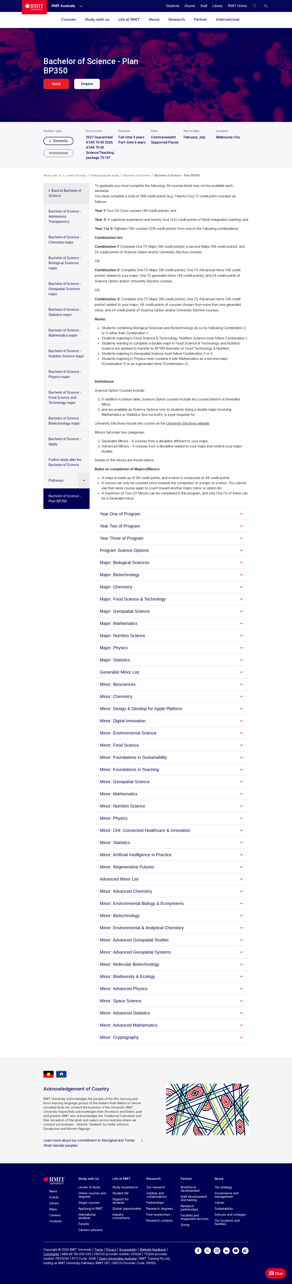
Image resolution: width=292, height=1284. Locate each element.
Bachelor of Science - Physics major (65, 374)
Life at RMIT (129, 19)
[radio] (58, 153)
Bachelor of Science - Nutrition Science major (66, 353)
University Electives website (187, 423)
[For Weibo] (245, 1250)
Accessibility (128, 1249)
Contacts (55, 1221)
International (227, 19)
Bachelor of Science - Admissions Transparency (65, 216)
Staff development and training (194, 1198)
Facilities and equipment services (194, 1217)
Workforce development (190, 1188)
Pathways (56, 480)
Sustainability (224, 1208)
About (154, 19)
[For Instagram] (217, 1250)
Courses (68, 19)
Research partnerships (189, 1207)
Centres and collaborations (156, 1194)
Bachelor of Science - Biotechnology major (65, 420)
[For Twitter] (207, 1250)
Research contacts (159, 1220)
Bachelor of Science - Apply (65, 441)
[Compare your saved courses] (257, 6)
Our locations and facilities (227, 1222)
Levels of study (89, 1187)
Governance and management (226, 1194)
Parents (83, 1224)
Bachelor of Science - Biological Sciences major (65, 263)
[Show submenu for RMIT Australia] (79, 6)
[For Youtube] (235, 1250)
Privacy (111, 1249)
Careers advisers (90, 1230)
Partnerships (155, 1202)
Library (54, 1203)
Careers (55, 1215)
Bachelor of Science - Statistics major (65, 312)
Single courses (89, 1202)
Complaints (51, 1254)
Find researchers (158, 1214)
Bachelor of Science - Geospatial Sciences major (65, 289)
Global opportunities (126, 1208)
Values (219, 1202)
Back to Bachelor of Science (65, 193)
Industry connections (121, 1216)
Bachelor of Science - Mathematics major (65, 332)
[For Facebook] (198, 1250)
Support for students (120, 1200)
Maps (53, 1209)
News (53, 1191)
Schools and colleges (230, 1214)
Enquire (87, 84)
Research (176, 19)
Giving (185, 1225)
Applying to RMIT (90, 1208)
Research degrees (159, 1208)
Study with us (97, 19)
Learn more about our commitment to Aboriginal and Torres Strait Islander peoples (88, 1143)
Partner (200, 19)
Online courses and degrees (92, 1194)
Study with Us (88, 1178)
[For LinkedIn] (226, 1250)
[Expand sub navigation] (84, 480)
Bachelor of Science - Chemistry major (65, 239)
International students (87, 1216)
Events (54, 1197)
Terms (98, 1249)
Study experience (125, 1187)
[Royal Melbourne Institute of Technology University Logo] (34, 7)
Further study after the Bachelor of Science (65, 462)
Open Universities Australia (118, 1258)
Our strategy (223, 1187)
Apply (56, 84)
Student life (120, 1193)
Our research (155, 1187)
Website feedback (153, 1249)
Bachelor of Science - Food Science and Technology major (65, 398)
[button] (266, 6)
